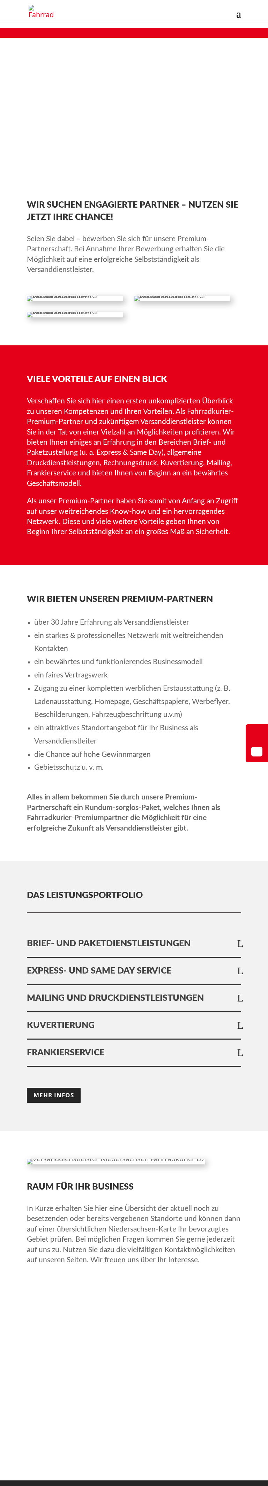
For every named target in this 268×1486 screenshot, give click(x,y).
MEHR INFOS (54, 1095)
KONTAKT (46, 1358)
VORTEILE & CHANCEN (70, 1347)
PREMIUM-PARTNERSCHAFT (81, 1335)
